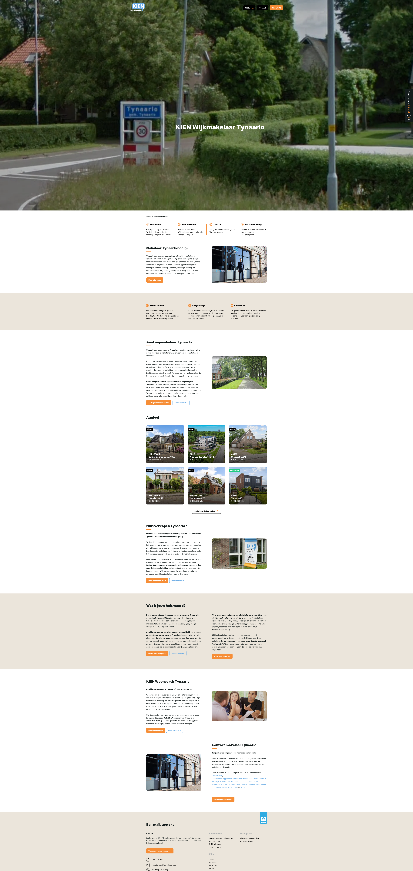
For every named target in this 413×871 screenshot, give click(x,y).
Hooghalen (216, 787)
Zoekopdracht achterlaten (158, 402)
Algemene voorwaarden (249, 838)
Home (148, 216)
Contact (262, 8)
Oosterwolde (217, 778)
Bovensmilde (217, 784)
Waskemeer (237, 778)
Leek (236, 787)
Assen (256, 781)
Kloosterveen (236, 781)
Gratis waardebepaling (157, 653)
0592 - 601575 (215, 847)
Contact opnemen (155, 730)
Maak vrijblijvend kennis (223, 799)
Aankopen (213, 865)
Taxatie (211, 868)
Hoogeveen (261, 784)
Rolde (244, 784)
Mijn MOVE (276, 8)
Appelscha (227, 778)
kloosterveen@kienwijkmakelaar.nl (222, 838)
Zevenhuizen (225, 781)
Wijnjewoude (258, 778)
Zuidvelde (231, 784)
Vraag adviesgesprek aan (158, 851)
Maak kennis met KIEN (157, 580)
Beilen (224, 787)
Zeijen (238, 784)
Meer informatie (154, 280)
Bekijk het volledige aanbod (204, 511)
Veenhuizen (248, 781)
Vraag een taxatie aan (222, 656)
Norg (243, 787)
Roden (230, 787)
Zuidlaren (251, 784)
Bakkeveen (247, 778)
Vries (225, 784)
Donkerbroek (217, 775)
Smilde (262, 781)
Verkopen (213, 862)
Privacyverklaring (246, 841)
